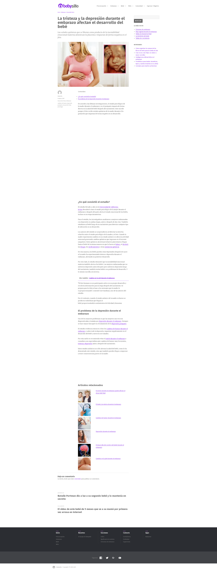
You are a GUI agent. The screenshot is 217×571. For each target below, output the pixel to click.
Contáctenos (127, 536)
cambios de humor (62, 103)
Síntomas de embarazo (107, 542)
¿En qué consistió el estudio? (87, 96)
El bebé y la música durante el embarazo (108, 404)
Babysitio (60, 96)
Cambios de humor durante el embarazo (108, 418)
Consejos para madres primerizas (146, 66)
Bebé (122, 6)
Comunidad (139, 6)
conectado (77, 479)
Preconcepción (101, 6)
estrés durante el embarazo (115, 339)
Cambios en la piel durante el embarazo (108, 458)
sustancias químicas (112, 247)
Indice (102, 536)
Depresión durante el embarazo (106, 431)
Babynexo (148, 536)
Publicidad (126, 539)
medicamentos (93, 247)
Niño (129, 6)
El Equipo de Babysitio (84, 536)
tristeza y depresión (85, 344)
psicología (60, 106)
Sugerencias (126, 542)
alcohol (125, 244)
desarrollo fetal (67, 105)
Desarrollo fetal (62, 100)
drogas (82, 247)
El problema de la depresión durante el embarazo (93, 99)
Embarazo (113, 6)
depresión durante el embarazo (110, 321)
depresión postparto (119, 324)
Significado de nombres (107, 539)
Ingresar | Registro (153, 6)
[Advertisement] (104, 129)
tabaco (118, 244)
